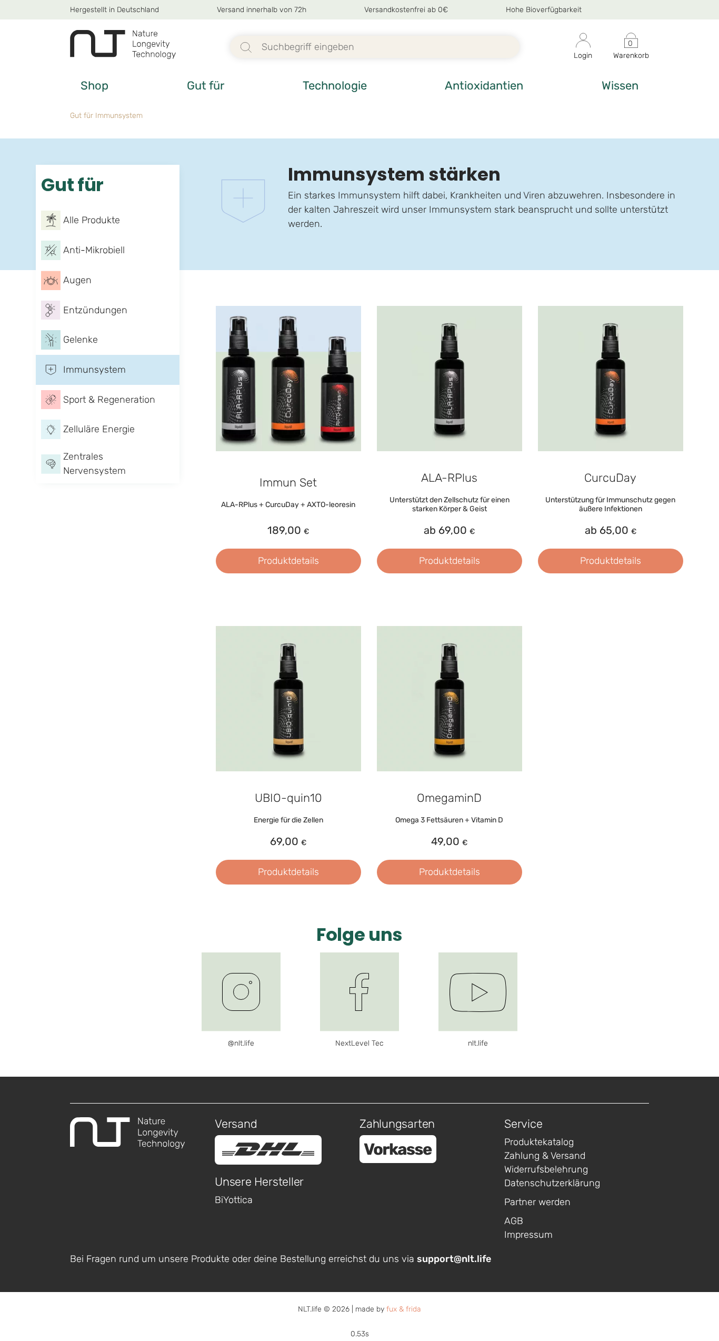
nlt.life (478, 1043)
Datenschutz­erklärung (552, 1183)
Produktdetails (288, 561)
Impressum (528, 1234)
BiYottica (234, 1200)
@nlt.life (241, 1043)
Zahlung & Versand (544, 1155)
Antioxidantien (484, 85)
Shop (94, 85)
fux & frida (403, 1309)
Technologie (335, 85)
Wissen (620, 85)
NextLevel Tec (359, 1043)
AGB (513, 1221)
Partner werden (537, 1202)
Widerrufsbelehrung (546, 1169)
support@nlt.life (454, 1259)
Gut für (205, 85)
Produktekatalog (539, 1142)
